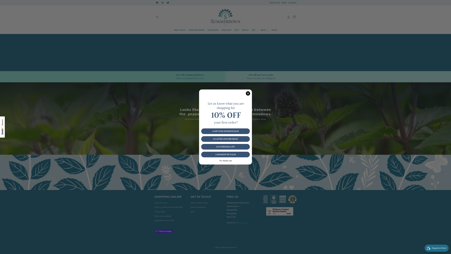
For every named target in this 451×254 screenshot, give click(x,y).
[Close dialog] (248, 93)
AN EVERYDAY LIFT (225, 146)
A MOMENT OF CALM (225, 154)
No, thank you (225, 160)
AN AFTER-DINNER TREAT (225, 139)
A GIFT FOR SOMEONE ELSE (225, 131)
